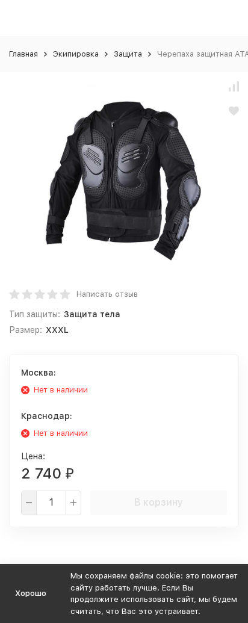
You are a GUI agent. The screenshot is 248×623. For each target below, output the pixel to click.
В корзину (158, 502)
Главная (23, 53)
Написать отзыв (107, 294)
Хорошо (30, 593)
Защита (128, 53)
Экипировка (76, 53)
